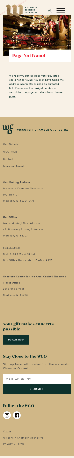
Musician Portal (13, 166)
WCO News (10, 151)
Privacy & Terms (13, 444)
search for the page (21, 92)
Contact (8, 159)
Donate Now (16, 339)
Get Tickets (10, 144)
